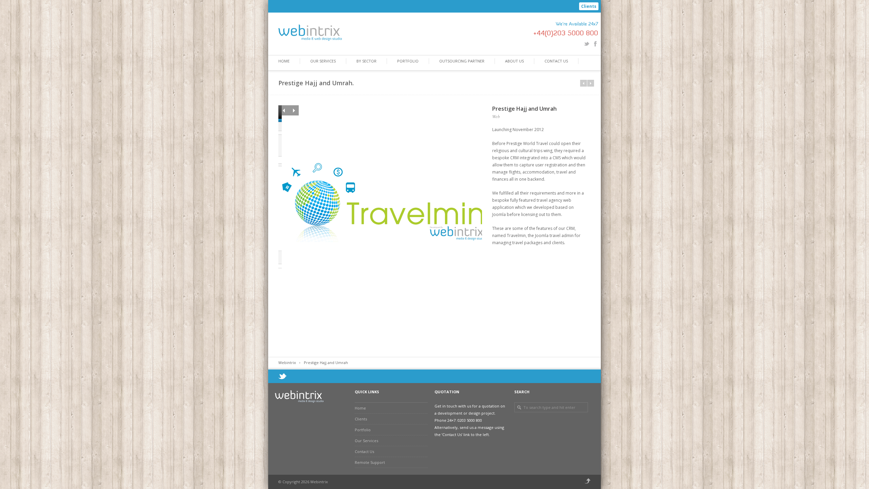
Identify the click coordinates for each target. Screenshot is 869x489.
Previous (283, 110)
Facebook (595, 44)
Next (294, 110)
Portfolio (408, 61)
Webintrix (287, 362)
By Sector (366, 61)
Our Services (323, 61)
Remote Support (370, 462)
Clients (588, 6)
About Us (514, 61)
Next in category (590, 83)
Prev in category (583, 83)
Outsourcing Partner (461, 61)
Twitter (586, 44)
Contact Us (556, 61)
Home (284, 61)
